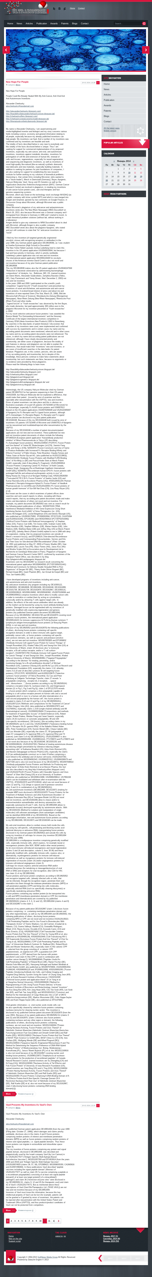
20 (107, 180)
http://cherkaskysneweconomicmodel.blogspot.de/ (27, 119)
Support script (15, 1241)
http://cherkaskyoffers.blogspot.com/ (22, 116)
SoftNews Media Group (48, 1257)
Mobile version (110, 131)
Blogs (74, 23)
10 (40, 1221)
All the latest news (112, 128)
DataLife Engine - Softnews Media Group (11, 1257)
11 (49, 1221)
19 (141, 176)
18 (135, 176)
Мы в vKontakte (59, 8)
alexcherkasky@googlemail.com (20, 106)
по (65, 1236)
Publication (41, 23)
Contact (84, 23)
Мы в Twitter (54, 8)
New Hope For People (17, 82)
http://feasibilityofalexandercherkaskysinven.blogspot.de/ (30, 114)
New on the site (15, 1239)
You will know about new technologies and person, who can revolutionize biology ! (26, 7)
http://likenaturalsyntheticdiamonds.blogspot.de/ (26, 121)
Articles (29, 23)
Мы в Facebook (64, 8)
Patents (65, 23)
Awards (54, 23)
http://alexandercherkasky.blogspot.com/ (23, 111)
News (19, 23)
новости (58, 1236)
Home (10, 23)
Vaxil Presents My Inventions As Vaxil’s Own (29, 1104)
